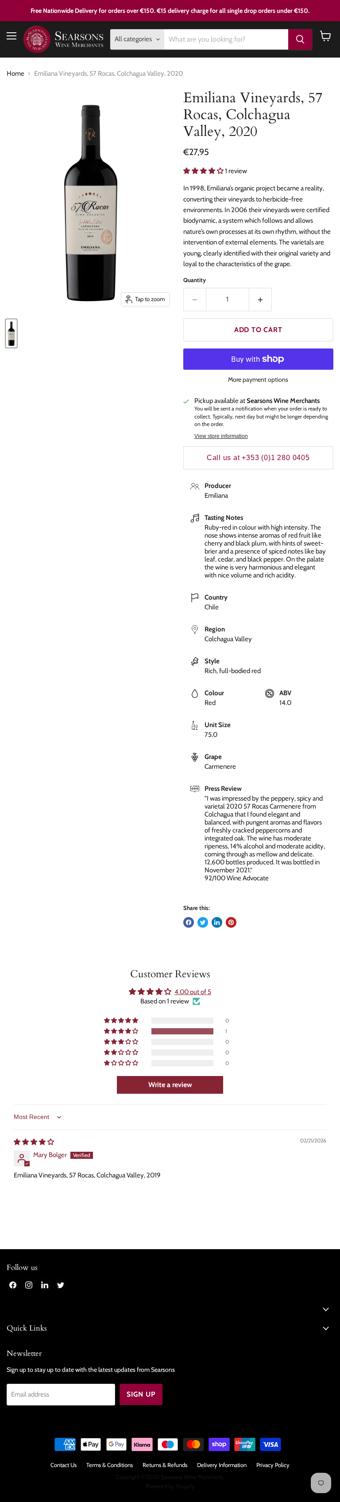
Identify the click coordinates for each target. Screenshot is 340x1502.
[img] (34, 1142)
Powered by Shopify (170, 1486)
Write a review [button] (170, 1084)
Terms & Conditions (109, 1464)
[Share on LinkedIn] (217, 922)
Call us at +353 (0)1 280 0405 (258, 457)
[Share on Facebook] (188, 922)
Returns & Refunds (165, 1464)
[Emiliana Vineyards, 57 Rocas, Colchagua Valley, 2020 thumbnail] (11, 333)
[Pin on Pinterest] (231, 922)
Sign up (141, 1394)
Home (15, 73)
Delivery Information (222, 1464)
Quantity (194, 280)
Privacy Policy (273, 1464)
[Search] (300, 39)
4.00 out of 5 (192, 992)
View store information (221, 436)
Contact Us (63, 1464)
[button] (204, 171)
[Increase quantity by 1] (260, 299)
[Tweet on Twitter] (202, 922)
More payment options (258, 379)
